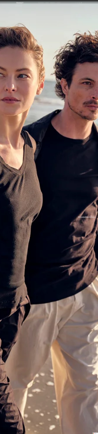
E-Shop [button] (58, 2)
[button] (95, 433)
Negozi (47, 2)
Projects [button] (52, 2)
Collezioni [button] (40, 2)
